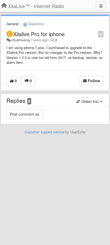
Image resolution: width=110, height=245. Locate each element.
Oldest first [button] (90, 101)
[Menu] (101, 5)
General (12, 23)
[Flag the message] (95, 33)
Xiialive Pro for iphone (39, 34)
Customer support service (44, 131)
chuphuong (20, 39)
